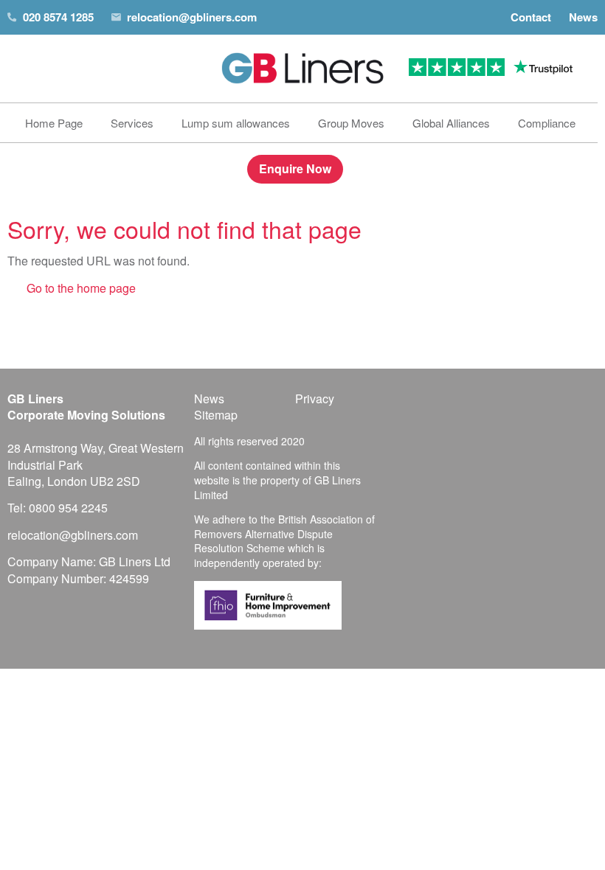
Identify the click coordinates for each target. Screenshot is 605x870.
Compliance (546, 122)
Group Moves (351, 122)
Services (132, 122)
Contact (531, 17)
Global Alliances (451, 122)
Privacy (314, 399)
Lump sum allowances (236, 122)
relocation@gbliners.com (192, 17)
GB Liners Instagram (558, 400)
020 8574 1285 (58, 17)
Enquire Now (295, 168)
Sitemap (216, 415)
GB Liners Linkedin (532, 400)
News (583, 17)
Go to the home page (81, 287)
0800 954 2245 (68, 507)
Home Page (54, 122)
